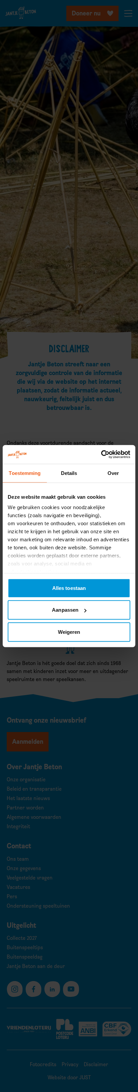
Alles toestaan (69, 588)
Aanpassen (65, 610)
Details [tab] (69, 473)
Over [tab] (113, 473)
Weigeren (69, 631)
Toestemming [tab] (25, 473)
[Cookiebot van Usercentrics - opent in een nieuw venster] (101, 454)
